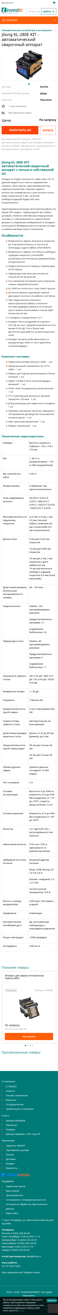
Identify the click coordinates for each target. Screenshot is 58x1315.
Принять (51, 1300)
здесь (21, 1310)
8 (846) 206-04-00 (20, 1249)
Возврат (10, 1163)
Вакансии (11, 1099)
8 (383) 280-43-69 (26, 1243)
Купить (48, 130)
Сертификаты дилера (17, 1150)
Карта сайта (12, 1213)
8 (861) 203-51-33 (23, 1246)
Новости (10, 1090)
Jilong (43, 93)
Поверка (10, 1129)
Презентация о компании (20, 1108)
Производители (14, 1195)
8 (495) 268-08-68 (20, 1233)
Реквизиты (12, 1167)
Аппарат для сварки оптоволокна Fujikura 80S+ (24, 977)
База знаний (12, 1190)
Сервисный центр (15, 1186)
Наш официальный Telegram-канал (21, 1272)
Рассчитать (29, 1036)
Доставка (11, 1159)
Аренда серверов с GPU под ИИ (23, 1133)
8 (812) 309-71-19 (30, 1236)
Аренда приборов (15, 1120)
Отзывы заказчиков (17, 1095)
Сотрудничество (15, 1104)
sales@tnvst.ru (33, 1256)
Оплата (10, 1154)
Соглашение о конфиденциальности (26, 1199)
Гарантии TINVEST (15, 1145)
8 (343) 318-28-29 (27, 1239)
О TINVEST (11, 1086)
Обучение (11, 1124)
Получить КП (20, 130)
